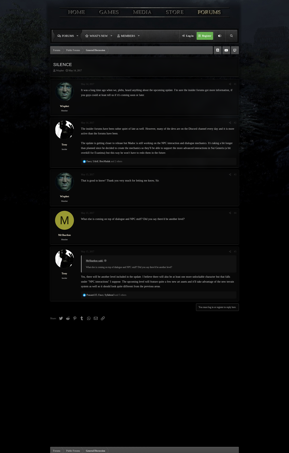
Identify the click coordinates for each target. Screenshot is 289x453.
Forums (68, 35)
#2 (235, 122)
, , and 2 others (104, 161)
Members (128, 35)
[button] (78, 36)
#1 (235, 84)
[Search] (231, 36)
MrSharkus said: (94, 260)
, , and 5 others (106, 295)
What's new (99, 35)
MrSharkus (64, 234)
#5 (235, 251)
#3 (235, 174)
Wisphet (60, 70)
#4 (235, 213)
